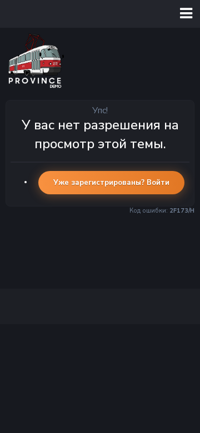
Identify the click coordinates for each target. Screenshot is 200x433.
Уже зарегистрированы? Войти (111, 183)
